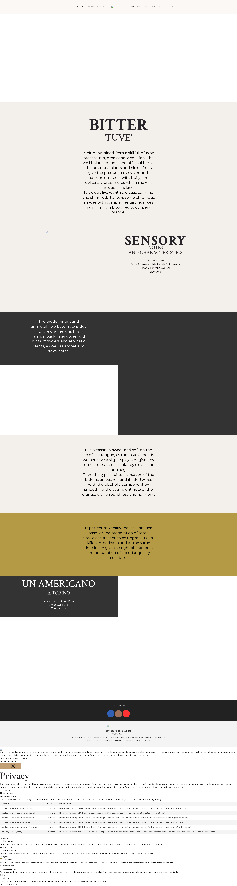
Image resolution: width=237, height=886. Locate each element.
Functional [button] (5, 838)
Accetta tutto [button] (22, 758)
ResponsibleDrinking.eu (143, 737)
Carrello (168, 7)
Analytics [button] (4, 856)
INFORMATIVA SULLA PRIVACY (113, 740)
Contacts (135, 7)
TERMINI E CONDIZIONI (94, 740)
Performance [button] (6, 847)
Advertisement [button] (7, 866)
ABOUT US (78, 7)
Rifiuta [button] (13, 758)
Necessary (8, 793)
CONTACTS (146, 740)
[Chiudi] (10, 766)
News (105, 7)
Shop (154, 7)
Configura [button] (4, 758)
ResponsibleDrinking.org (125, 737)
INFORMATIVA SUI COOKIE (132, 740)
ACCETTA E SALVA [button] (8, 884)
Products (93, 7)
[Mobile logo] (1, 748)
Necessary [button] (5, 790)
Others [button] (3, 875)
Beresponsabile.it (159, 737)
